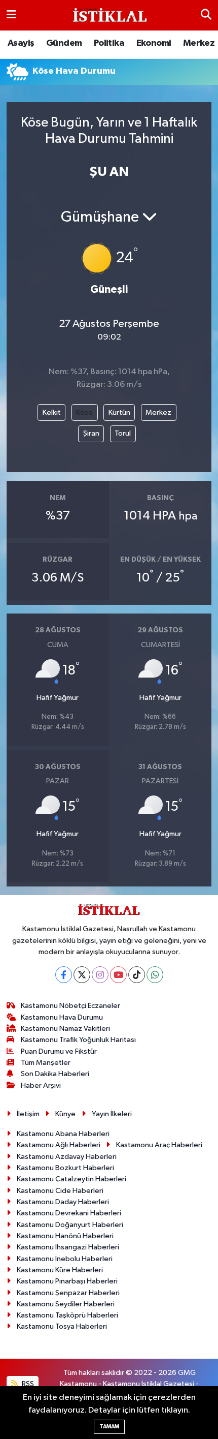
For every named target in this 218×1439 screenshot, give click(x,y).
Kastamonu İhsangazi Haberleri (68, 1247)
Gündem (64, 43)
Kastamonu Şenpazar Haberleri (68, 1293)
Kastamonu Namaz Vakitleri (65, 1028)
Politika (109, 43)
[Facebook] (63, 974)
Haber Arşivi (41, 1085)
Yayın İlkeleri (112, 1114)
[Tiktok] (136, 974)
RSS (27, 1384)
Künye (65, 1114)
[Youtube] (118, 974)
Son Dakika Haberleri (55, 1074)
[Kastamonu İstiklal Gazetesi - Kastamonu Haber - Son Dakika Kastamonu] (108, 15)
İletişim (28, 1114)
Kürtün (119, 412)
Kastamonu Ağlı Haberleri (58, 1145)
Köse (84, 412)
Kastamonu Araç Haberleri (159, 1145)
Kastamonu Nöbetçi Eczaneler (70, 1005)
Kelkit (52, 412)
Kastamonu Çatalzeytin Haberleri (71, 1179)
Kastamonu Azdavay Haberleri (67, 1156)
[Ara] (206, 15)
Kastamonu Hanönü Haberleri (65, 1236)
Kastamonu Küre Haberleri (60, 1270)
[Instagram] (100, 974)
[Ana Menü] (11, 15)
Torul (123, 433)
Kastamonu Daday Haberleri (63, 1202)
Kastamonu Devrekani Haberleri (69, 1213)
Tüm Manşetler (45, 1062)
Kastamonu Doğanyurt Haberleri (70, 1225)
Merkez (198, 43)
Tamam (109, 1426)
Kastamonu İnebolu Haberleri (65, 1259)
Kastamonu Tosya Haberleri (62, 1326)
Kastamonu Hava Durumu (62, 1017)
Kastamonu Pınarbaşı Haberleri (67, 1281)
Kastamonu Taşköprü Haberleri (67, 1315)
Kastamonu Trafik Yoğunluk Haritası (78, 1040)
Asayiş (21, 43)
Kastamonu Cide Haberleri (60, 1191)
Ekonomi (153, 43)
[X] (82, 974)
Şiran (91, 433)
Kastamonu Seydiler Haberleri (66, 1304)
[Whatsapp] (155, 974)
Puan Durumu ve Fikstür (59, 1051)
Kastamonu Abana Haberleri (63, 1134)
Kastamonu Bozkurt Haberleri (65, 1168)
